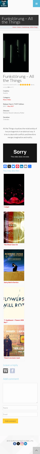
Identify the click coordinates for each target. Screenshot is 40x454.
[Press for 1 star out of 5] (21, 85)
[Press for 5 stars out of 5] (29, 85)
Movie (19, 27)
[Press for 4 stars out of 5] (27, 85)
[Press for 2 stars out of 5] (23, 85)
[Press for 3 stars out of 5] (25, 85)
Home (14, 27)
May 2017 (10, 106)
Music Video (7, 99)
